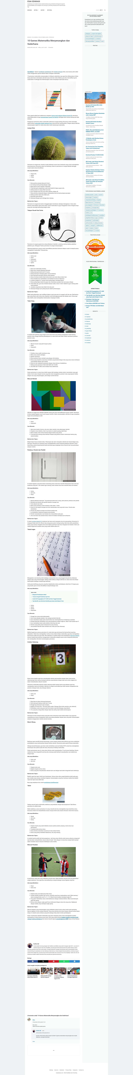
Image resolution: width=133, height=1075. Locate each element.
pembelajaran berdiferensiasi (51, 782)
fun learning (97, 202)
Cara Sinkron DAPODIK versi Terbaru (95, 303)
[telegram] (74, 961)
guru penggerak (88, 205)
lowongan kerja (95, 207)
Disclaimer (62, 1070)
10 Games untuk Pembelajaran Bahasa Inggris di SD (59, 977)
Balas (34, 1041)
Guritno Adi (38, 1030)
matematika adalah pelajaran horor (43, 123)
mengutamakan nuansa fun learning (49, 117)
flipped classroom (89, 202)
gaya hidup (89, 331)
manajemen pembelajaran (91, 210)
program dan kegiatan (96, 33)
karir (87, 326)
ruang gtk (93, 225)
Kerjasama (75, 1070)
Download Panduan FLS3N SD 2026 (94, 155)
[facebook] (32, 961)
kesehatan (88, 338)
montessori (100, 210)
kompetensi (87, 207)
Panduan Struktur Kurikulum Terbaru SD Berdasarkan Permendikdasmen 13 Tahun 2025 (95, 171)
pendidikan (102, 215)
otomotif (88, 335)
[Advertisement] (53, 24)
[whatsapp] (64, 961)
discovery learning (74, 635)
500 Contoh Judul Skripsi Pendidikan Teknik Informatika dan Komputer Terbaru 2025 (95, 181)
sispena (91, 228)
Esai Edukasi (33, 1)
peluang (97, 41)
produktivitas (88, 220)
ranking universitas (98, 223)
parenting (88, 328)
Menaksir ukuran (61, 801)
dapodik (99, 199)
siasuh (86, 228)
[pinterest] (53, 961)
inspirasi (88, 316)
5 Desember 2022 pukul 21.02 (39, 1022)
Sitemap (51, 1070)
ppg (96, 217)
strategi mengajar (58, 71)
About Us (56, 1070)
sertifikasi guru (99, 225)
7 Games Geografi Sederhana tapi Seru (41, 596)
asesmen (101, 194)
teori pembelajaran (89, 230)
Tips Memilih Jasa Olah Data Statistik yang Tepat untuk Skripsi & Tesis (48, 601)
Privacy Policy (68, 1070)
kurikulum (98, 38)
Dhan (34, 1020)
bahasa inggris (88, 197)
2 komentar (50, 47)
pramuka (101, 217)
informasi (96, 205)
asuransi (88, 340)
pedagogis (87, 33)
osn (91, 212)
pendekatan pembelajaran (45, 71)
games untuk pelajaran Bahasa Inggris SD (61, 115)
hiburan (88, 321)
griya (87, 333)
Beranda (29, 10)
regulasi (87, 225)
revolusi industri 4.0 (37, 521)
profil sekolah (96, 220)
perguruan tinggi (89, 36)
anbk (96, 194)
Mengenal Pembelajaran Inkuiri (39, 594)
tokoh (102, 41)
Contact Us (81, 1070)
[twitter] (43, 961)
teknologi (88, 323)
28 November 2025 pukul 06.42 (43, 1032)
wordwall (97, 230)
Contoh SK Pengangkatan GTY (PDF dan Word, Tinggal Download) (46, 599)
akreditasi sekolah (89, 194)
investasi (88, 342)
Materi (42, 10)
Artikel (36, 10)
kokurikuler (102, 205)
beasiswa (96, 197)
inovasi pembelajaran (90, 38)
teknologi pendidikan (89, 41)
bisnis (87, 314)
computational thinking (90, 199)
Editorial (49, 10)
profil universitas (89, 223)
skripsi (96, 228)
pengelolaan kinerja (89, 217)
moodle (87, 212)
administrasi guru (98, 36)
